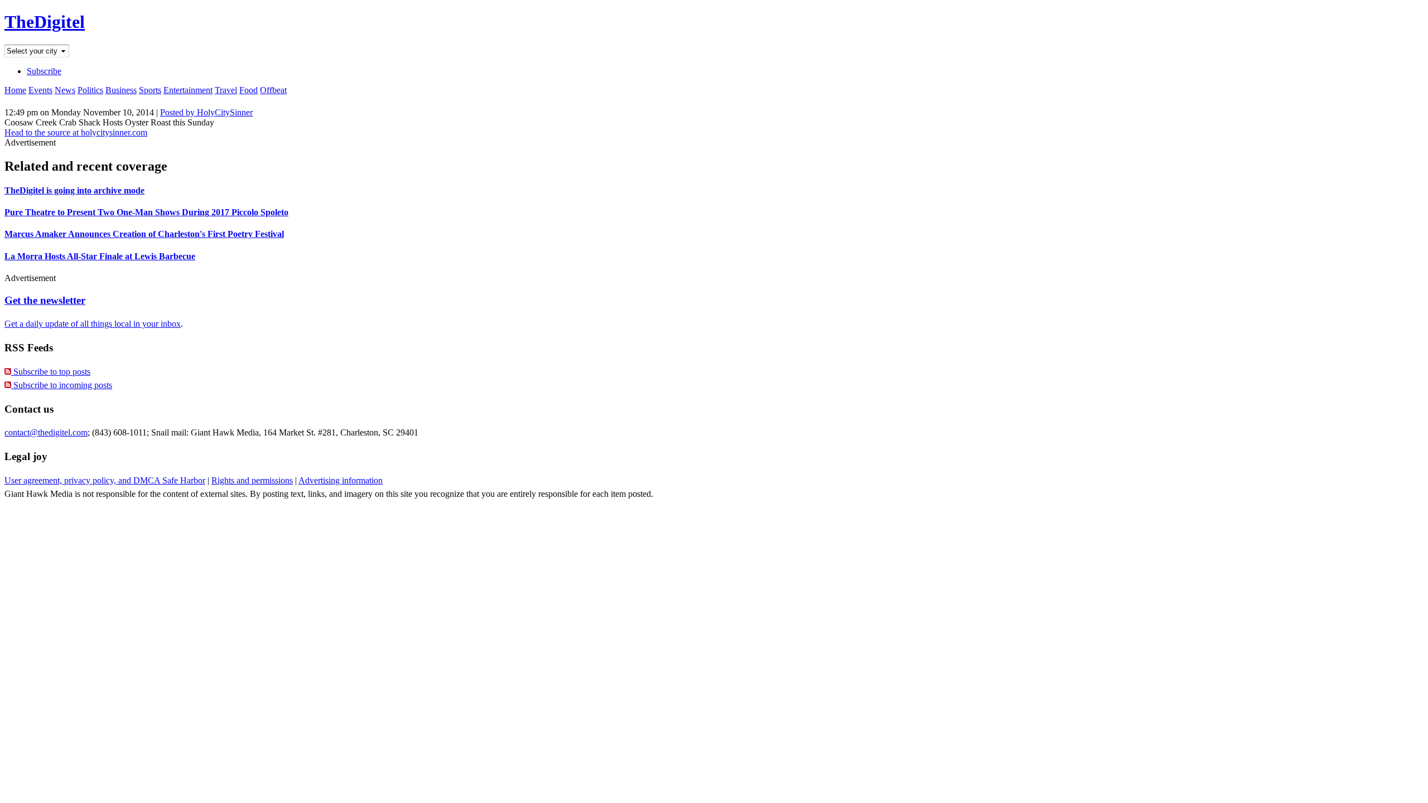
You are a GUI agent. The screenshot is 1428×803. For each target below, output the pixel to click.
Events (40, 90)
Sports (150, 90)
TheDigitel (44, 22)
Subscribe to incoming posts (61, 385)
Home (15, 90)
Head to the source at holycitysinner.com (75, 132)
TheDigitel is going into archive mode (74, 190)
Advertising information (340, 480)
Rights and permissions (252, 480)
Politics (90, 90)
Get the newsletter (44, 300)
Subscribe (44, 71)
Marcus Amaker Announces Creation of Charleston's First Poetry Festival (144, 234)
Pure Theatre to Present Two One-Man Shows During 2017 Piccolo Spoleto (146, 212)
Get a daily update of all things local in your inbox (92, 323)
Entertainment (188, 90)
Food (248, 90)
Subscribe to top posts (50, 371)
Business (121, 90)
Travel (226, 90)
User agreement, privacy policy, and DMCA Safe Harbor (104, 480)
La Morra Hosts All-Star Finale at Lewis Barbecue (99, 256)
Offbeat (273, 90)
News (65, 90)
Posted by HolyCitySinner (206, 112)
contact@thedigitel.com (46, 432)
